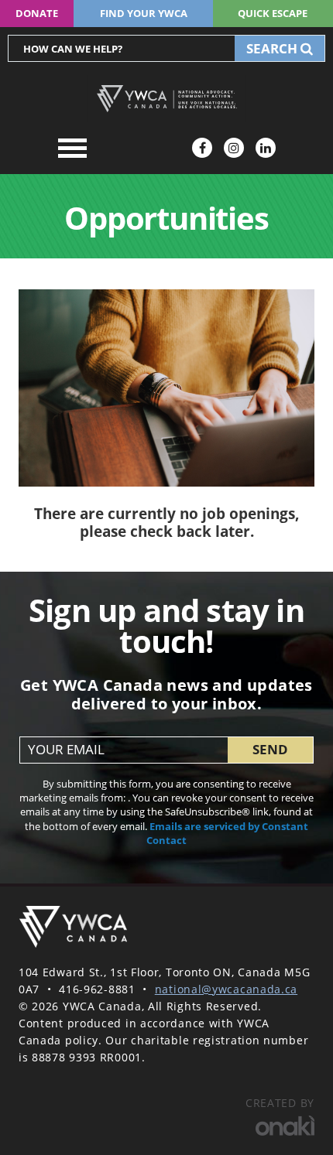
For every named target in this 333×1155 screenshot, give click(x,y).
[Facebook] (202, 148)
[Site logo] (166, 98)
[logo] (73, 927)
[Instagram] (234, 148)
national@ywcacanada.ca (226, 989)
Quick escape (272, 13)
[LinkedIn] (266, 148)
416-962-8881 (97, 989)
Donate (36, 13)
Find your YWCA (143, 13)
